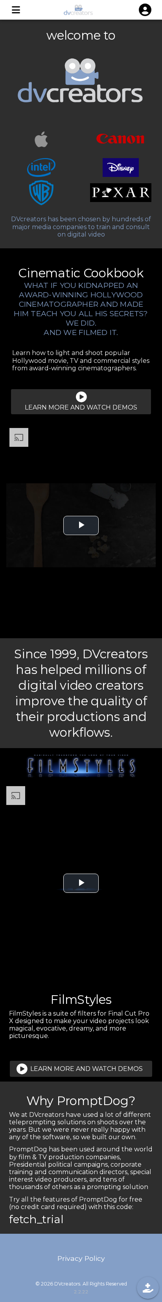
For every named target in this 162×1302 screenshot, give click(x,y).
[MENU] (16, 10)
